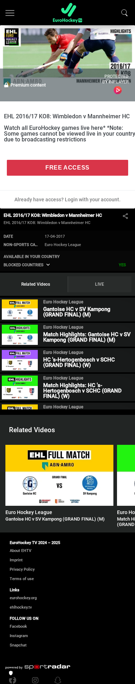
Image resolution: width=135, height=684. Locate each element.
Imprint (16, 560)
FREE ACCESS (67, 168)
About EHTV (20, 550)
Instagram (19, 635)
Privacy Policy (22, 569)
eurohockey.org (23, 598)
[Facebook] (14, 680)
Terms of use (22, 578)
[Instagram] (35, 680)
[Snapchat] (56, 680)
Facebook (18, 626)
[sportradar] (37, 667)
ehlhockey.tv (21, 607)
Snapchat (18, 645)
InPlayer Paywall (118, 90)
